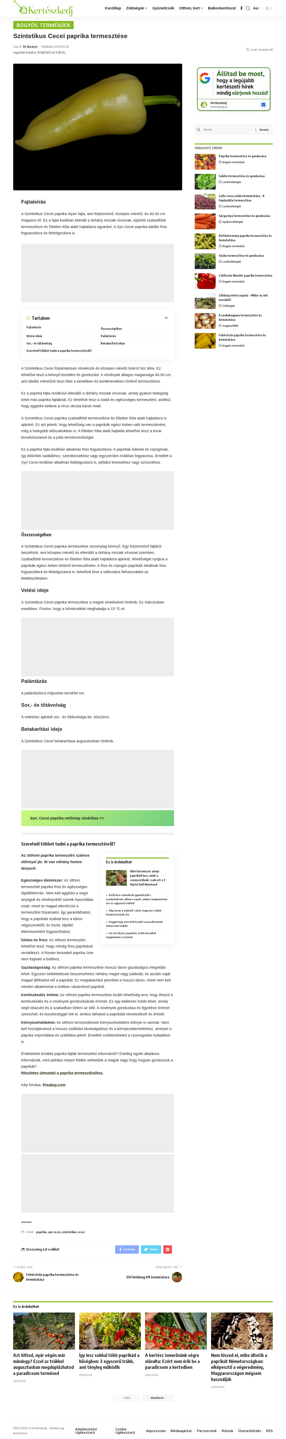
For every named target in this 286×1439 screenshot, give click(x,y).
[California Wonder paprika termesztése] (205, 281)
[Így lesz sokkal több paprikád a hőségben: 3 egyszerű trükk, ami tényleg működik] (110, 1331)
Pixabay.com (54, 1085)
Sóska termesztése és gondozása (241, 255)
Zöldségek (229, 305)
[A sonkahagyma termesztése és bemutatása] (205, 321)
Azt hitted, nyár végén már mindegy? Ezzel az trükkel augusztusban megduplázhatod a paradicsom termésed (43, 1364)
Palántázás (108, 336)
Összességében (111, 328)
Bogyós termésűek (43, 25)
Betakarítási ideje (113, 343)
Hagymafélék (230, 325)
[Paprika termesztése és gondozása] (205, 162)
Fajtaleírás (33, 327)
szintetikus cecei (73, 1232)
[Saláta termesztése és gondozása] (205, 182)
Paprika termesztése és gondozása (242, 156)
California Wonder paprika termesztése (245, 275)
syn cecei (54, 1232)
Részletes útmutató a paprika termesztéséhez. (62, 1073)
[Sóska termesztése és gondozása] (205, 261)
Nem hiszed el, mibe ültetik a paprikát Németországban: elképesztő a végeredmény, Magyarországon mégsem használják (239, 1367)
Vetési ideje (34, 336)
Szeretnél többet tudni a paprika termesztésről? (59, 350)
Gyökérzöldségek (233, 221)
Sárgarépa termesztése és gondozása (244, 216)
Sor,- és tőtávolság (39, 343)
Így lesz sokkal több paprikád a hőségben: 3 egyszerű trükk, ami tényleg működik (109, 1361)
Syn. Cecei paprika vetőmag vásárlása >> (67, 818)
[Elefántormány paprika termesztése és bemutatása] (205, 241)
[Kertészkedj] (42, 8)
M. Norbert (30, 46)
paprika (41, 1232)
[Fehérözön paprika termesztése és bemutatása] (205, 341)
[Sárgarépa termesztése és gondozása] (205, 221)
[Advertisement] (97, 273)
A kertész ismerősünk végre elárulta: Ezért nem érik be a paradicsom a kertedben (172, 1361)
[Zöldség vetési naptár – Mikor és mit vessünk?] (205, 301)
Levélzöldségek (232, 182)
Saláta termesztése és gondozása (242, 176)
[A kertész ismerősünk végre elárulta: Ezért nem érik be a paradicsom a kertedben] (176, 1331)
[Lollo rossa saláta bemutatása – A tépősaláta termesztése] (205, 201)
